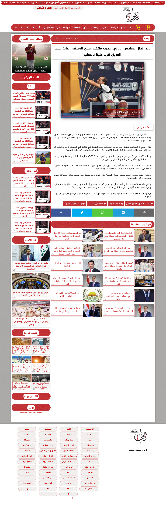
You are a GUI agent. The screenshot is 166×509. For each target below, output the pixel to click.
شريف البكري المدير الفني (138, 204)
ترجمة (26, 478)
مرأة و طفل (47, 467)
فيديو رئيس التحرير (68, 456)
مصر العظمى (47, 445)
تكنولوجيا (48, 440)
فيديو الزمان (89, 456)
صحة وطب (49, 27)
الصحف (27, 451)
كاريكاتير (27, 445)
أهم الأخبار (31, 240)
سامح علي (141, 127)
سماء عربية (48, 461)
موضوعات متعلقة (140, 224)
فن (58, 27)
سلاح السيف (115, 204)
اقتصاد (76, 27)
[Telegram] (123, 213)
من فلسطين (89, 483)
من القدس (48, 478)
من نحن (69, 483)
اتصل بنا (88, 488)
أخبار (123, 27)
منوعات (27, 440)
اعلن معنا (48, 483)
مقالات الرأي (68, 451)
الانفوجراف (27, 461)
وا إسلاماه (89, 451)
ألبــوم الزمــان (69, 478)
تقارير (104, 27)
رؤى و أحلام (90, 467)
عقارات (27, 467)
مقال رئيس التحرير (31, 39)
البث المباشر (26, 456)
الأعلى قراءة (31, 332)
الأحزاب (48, 472)
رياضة (95, 27)
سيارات (90, 472)
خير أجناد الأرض (69, 461)
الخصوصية (26, 483)
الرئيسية (90, 429)
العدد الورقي (31, 77)
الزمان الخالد (47, 456)
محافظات (90, 445)
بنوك (27, 472)
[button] (46, 58)
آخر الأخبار (31, 170)
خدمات (90, 461)
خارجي (86, 27)
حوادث (66, 27)
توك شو (68, 467)
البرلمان (89, 478)
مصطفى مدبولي (96, 204)
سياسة (114, 27)
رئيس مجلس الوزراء (73, 204)
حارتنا (68, 472)
